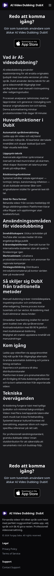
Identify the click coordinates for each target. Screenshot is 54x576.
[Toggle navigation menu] (50, 5)
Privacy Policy (9, 549)
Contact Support (11, 567)
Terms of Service (11, 553)
